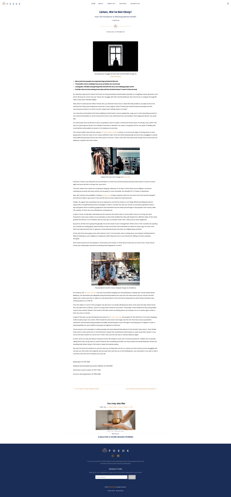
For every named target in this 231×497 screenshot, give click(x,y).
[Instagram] (113, 456)
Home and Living (115, 407)
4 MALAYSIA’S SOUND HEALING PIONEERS (115, 437)
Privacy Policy (119, 490)
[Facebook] (118, 456)
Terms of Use (111, 490)
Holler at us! (135, 4)
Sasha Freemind (115, 77)
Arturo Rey (126, 177)
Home (93, 4)
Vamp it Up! (128, 407)
